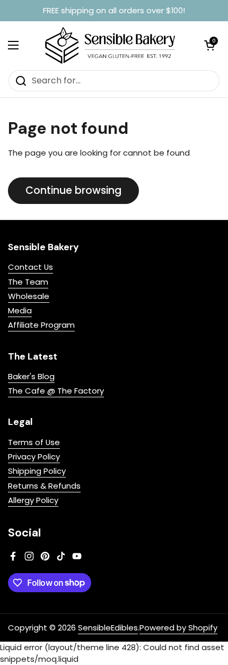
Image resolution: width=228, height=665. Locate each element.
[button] (209, 45)
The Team (28, 281)
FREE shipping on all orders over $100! (114, 11)
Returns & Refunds (44, 485)
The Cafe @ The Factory (56, 390)
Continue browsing (73, 190)
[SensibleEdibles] (111, 45)
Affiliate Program (41, 324)
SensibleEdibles (108, 627)
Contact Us (30, 266)
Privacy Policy (34, 456)
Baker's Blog (31, 376)
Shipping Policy (37, 470)
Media (20, 310)
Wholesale (28, 296)
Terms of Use (34, 442)
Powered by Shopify (178, 627)
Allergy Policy (33, 500)
